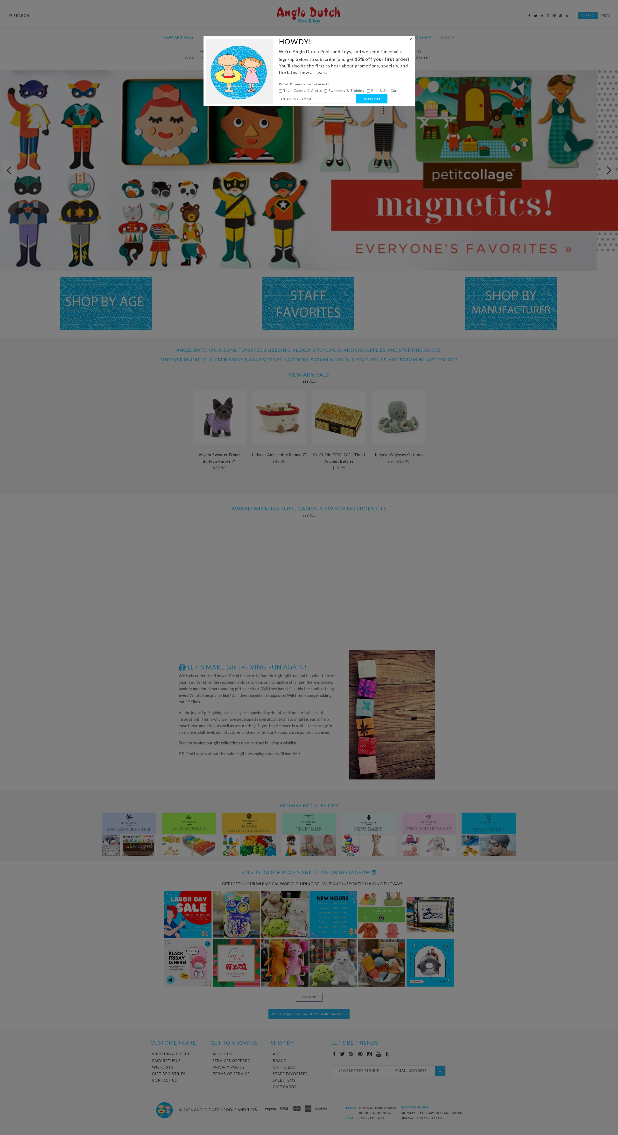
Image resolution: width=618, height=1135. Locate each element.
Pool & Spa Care (385, 90)
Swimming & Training (347, 90)
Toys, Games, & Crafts (302, 90)
